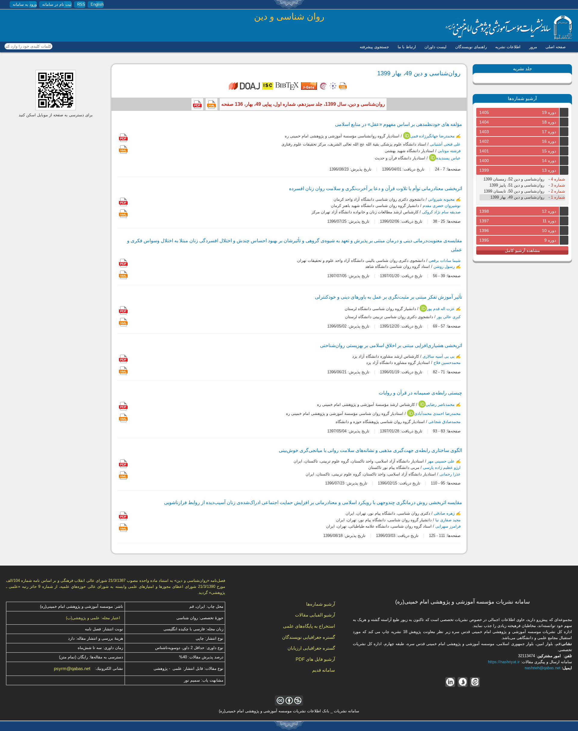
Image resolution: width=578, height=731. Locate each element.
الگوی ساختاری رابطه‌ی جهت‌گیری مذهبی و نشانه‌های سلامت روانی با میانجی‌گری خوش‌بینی (370, 450)
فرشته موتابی (449, 151)
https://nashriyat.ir (504, 662)
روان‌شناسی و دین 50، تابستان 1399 (514, 191)
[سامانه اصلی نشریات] (509, 38)
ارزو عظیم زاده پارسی (442, 468)
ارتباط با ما (407, 47)
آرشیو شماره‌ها (320, 604)
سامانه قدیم (323, 670)
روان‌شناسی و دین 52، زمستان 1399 (513, 179)
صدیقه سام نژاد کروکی (441, 212)
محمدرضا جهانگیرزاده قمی (432, 136)
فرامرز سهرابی (448, 526)
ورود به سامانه (25, 4)
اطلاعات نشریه (508, 47)
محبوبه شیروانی (441, 199)
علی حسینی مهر (441, 461)
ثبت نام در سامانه (57, 4)
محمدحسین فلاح (447, 363)
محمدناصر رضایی (440, 404)
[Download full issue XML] (211, 104)
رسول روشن (444, 266)
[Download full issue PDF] (197, 104)
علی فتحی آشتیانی (445, 144)
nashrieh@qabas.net (543, 668)
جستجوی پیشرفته (374, 47)
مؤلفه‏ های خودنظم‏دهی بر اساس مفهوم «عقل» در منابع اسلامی (398, 124)
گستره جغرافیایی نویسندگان (308, 637)
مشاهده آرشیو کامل (522, 250)
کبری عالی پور (449, 317)
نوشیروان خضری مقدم (442, 205)
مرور (533, 47)
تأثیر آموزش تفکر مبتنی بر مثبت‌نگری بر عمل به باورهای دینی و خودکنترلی (388, 297)
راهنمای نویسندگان (471, 47)
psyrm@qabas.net (72, 668)
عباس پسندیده (448, 158)
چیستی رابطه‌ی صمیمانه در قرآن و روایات (420, 392)
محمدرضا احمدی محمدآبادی (437, 413)
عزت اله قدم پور (441, 309)
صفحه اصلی (555, 47)
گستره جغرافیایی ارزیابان (311, 648)
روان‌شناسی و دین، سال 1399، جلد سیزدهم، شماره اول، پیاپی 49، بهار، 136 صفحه (303, 104)
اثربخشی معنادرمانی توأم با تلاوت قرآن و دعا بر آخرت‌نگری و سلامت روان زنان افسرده (375, 188)
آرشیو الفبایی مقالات (315, 614)
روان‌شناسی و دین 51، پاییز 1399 (516, 185)
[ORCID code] (406, 138)
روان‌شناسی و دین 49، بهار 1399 (517, 197)
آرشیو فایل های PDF (315, 659)
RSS (81, 4)
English (97, 4)
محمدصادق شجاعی (444, 421)
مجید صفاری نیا (448, 520)
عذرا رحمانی (450, 474)
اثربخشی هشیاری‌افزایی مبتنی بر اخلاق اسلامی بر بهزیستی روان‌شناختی (391, 345)
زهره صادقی (444, 513)
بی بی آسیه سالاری (439, 356)
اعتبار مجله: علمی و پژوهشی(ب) (93, 618)
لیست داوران (435, 47)
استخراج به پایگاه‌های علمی (309, 626)
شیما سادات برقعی (445, 260)
